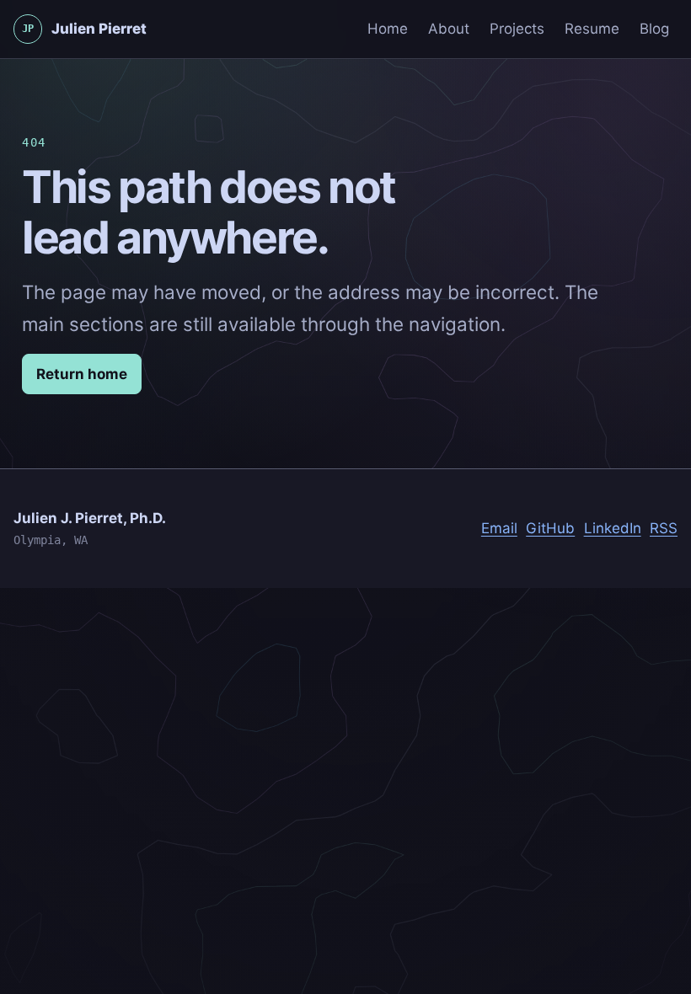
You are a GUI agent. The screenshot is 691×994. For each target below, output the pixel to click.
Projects (517, 28)
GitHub (550, 528)
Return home (81, 374)
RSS (664, 528)
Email (499, 528)
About (448, 28)
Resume (592, 28)
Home (387, 28)
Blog (654, 28)
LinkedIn (612, 528)
